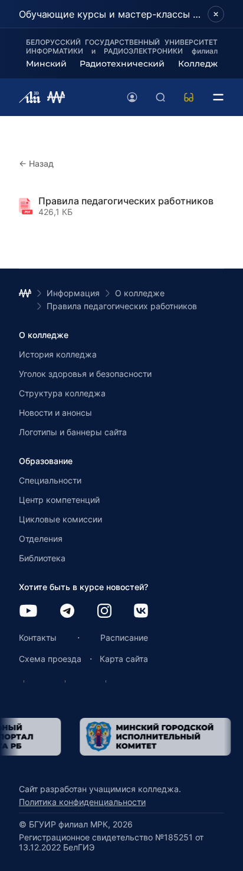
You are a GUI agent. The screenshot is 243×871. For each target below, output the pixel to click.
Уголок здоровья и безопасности (85, 374)
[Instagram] (104, 612)
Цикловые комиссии (60, 519)
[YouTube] (28, 611)
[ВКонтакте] (141, 612)
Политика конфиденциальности (82, 802)
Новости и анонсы (55, 413)
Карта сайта (124, 659)
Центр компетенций (59, 500)
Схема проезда (50, 659)
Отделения (41, 539)
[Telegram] (67, 612)
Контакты (38, 637)
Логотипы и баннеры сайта (73, 432)
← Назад (36, 163)
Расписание (124, 637)
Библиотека (42, 558)
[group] (145, 737)
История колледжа (58, 354)
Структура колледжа (62, 393)
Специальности (50, 480)
